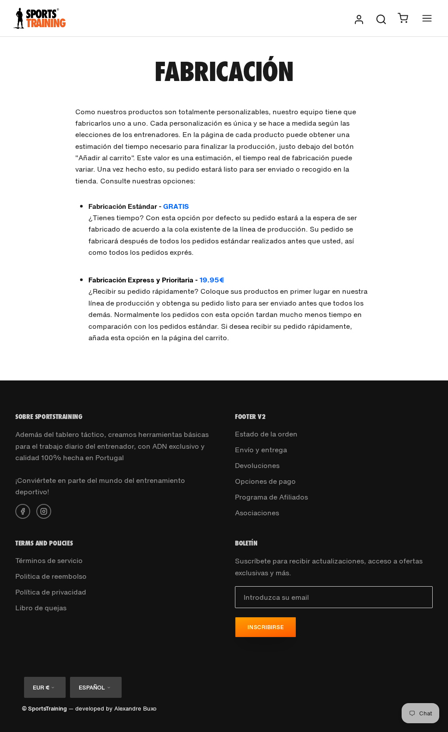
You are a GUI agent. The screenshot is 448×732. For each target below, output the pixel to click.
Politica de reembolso (51, 576)
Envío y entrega (261, 449)
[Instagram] (43, 510)
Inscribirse (266, 627)
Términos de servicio (49, 560)
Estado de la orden (266, 434)
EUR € (41, 687)
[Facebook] (22, 510)
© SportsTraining (44, 708)
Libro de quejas (40, 607)
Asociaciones (257, 512)
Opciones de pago (265, 481)
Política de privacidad (50, 592)
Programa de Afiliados (271, 497)
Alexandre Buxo (135, 708)
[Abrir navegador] (427, 18)
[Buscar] (381, 18)
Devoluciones (257, 465)
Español (92, 687)
